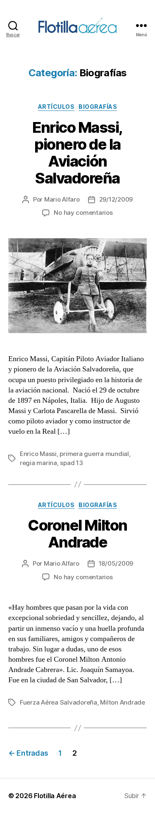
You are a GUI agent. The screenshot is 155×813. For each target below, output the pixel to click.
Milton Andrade (122, 702)
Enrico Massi (38, 454)
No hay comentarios (83, 212)
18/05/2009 (116, 563)
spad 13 (71, 463)
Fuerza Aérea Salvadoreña (58, 702)
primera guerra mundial (94, 454)
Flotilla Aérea (55, 796)
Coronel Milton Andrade (77, 533)
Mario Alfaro (62, 199)
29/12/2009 (116, 199)
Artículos (56, 106)
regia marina (38, 463)
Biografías (98, 106)
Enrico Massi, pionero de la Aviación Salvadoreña (77, 152)
